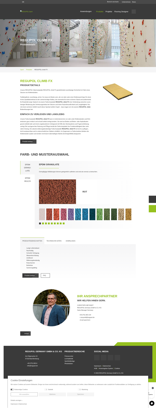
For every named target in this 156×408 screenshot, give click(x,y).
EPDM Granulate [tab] (27, 168)
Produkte (99, 12)
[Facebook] (96, 357)
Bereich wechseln (113, 2)
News (134, 2)
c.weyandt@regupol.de (87, 317)
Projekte (109, 12)
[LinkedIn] (110, 357)
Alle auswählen (24, 394)
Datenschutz (107, 366)
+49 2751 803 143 (85, 315)
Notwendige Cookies (21, 389)
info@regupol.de (32, 366)
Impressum (97, 366)
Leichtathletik (69, 358)
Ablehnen (52, 394)
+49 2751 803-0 (32, 363)
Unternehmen (126, 2)
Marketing (85, 389)
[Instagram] (117, 357)
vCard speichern (84, 320)
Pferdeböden (69, 363)
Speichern (80, 394)
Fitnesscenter (69, 356)
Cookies (117, 368)
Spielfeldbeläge (70, 361)
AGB (95, 368)
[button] (40, 223)
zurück (26, 333)
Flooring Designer (121, 12)
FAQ (44, 275)
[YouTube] (103, 357)
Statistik (50, 389)
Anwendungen (86, 11)
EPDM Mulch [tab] (27, 179)
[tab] (32, 240)
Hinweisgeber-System (106, 368)
